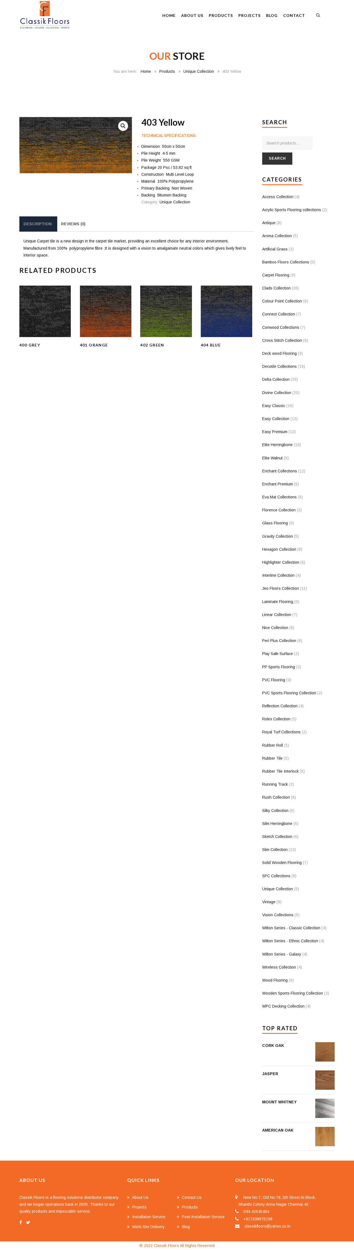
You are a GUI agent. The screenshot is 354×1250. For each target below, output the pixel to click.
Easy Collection (275, 418)
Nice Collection (275, 627)
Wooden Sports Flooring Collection (292, 993)
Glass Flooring (275, 523)
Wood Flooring (275, 980)
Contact (294, 15)
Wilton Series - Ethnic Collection (290, 941)
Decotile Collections (279, 366)
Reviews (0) (73, 224)
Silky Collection (275, 810)
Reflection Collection (280, 706)
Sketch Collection (277, 836)
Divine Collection (276, 392)
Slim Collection (275, 849)
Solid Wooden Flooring (282, 862)
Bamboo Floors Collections (285, 262)
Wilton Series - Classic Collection (291, 928)
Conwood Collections (280, 327)
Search (277, 158)
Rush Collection (276, 797)
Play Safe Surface (277, 653)
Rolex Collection (276, 719)
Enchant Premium (277, 484)
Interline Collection (278, 575)
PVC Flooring (273, 680)
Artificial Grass (275, 249)
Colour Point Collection (282, 301)
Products (221, 15)
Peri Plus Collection (279, 640)
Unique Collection (198, 71)
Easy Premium (274, 431)
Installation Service (148, 1217)
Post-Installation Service (203, 1217)
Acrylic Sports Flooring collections (291, 210)
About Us (192, 15)
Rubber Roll (272, 745)
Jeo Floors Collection (280, 588)
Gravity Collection (277, 536)
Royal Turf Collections (281, 732)
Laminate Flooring (277, 601)
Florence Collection (279, 510)
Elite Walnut (272, 458)
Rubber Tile (272, 758)
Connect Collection (278, 314)
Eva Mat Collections (279, 497)
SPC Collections (276, 876)
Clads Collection (276, 288)
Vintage (268, 902)
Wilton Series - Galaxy (281, 954)
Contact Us (192, 1197)
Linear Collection (276, 614)
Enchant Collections (279, 471)
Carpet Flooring (275, 275)
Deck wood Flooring (279, 353)
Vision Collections (277, 915)
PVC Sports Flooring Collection (289, 693)
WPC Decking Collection (283, 1006)
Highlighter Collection (280, 562)
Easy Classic (273, 405)
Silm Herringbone (277, 823)
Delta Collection (276, 379)
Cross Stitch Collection (282, 340)
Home (169, 15)
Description (38, 224)
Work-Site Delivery (148, 1227)
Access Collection (277, 197)
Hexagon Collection (279, 549)
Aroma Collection (277, 236)
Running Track (275, 784)
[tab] (37, 224)
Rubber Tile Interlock (280, 771)
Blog (272, 15)
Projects (249, 15)
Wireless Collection (279, 967)
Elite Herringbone (277, 444)
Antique (268, 223)
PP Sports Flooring (278, 667)
